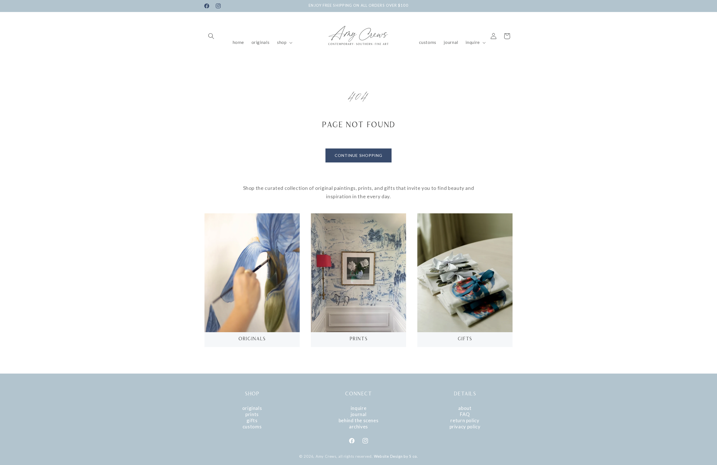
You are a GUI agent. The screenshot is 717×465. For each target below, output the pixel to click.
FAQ (465, 414)
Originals (252, 339)
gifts (251, 420)
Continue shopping (359, 155)
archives (358, 426)
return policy (464, 420)
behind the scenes (359, 420)
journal (358, 414)
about (464, 408)
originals (252, 408)
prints (252, 414)
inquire (358, 408)
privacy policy (465, 426)
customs (252, 426)
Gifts (465, 339)
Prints (359, 339)
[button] (211, 36)
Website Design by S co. (396, 456)
